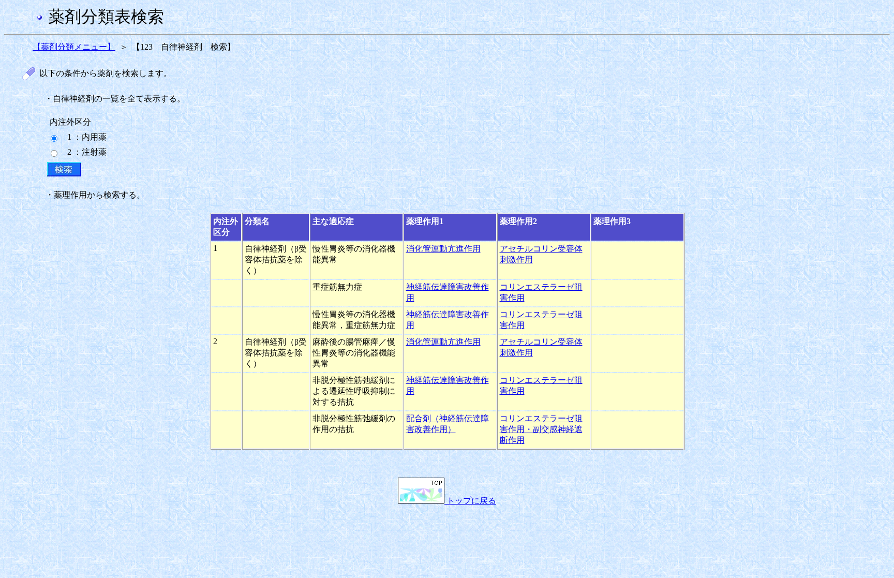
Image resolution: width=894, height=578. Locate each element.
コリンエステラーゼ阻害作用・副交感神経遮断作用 (541, 429)
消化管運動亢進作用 (443, 248)
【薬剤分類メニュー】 (74, 46)
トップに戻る (470, 500)
